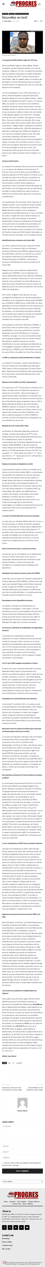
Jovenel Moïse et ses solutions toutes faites (35, 1089)
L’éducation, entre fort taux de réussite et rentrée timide (12, 1089)
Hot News (10, 10)
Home (4, 10)
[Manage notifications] (4, 1262)
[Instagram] (10, 1227)
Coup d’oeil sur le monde (22, 14)
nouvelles (19, 1063)
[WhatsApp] (19, 26)
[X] (9, 26)
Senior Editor (7, 21)
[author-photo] (22, 1108)
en (13, 1063)
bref (9, 1063)
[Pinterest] (14, 26)
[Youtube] (27, 1227)
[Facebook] (4, 26)
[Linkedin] (15, 1227)
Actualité (11, 14)
